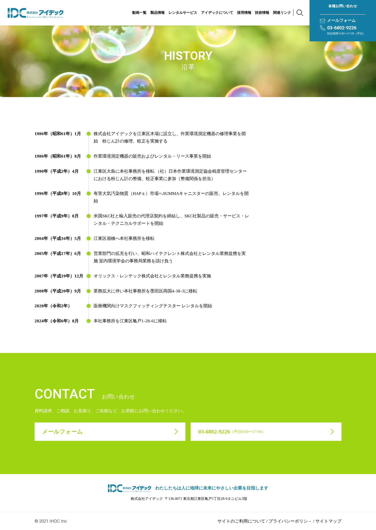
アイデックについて (217, 13)
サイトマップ (328, 521)
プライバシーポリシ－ (290, 521)
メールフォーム (341, 20)
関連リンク (282, 13)
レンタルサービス (183, 13)
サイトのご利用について (241, 521)
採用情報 (244, 13)
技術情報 (262, 13)
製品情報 (157, 13)
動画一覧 (139, 13)
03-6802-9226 (341, 27)
